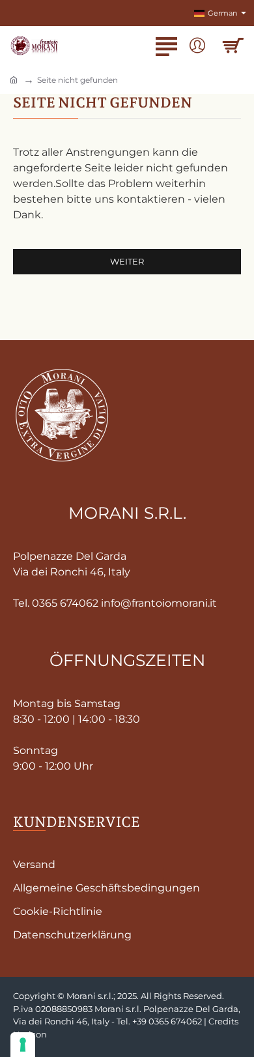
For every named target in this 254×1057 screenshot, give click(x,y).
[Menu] (166, 45)
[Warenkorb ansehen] (233, 45)
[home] (14, 79)
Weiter (127, 261)
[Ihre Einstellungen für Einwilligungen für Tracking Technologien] (22, 1044)
